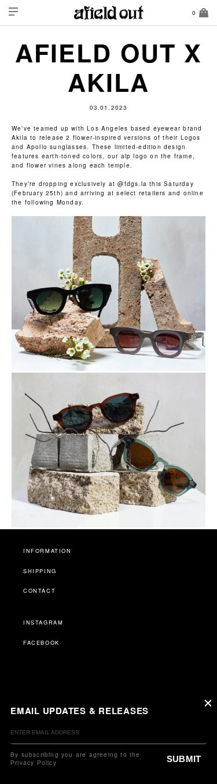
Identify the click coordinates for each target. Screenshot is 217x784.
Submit (184, 759)
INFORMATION (47, 551)
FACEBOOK (41, 642)
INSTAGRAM (43, 622)
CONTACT (39, 590)
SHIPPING (40, 571)
